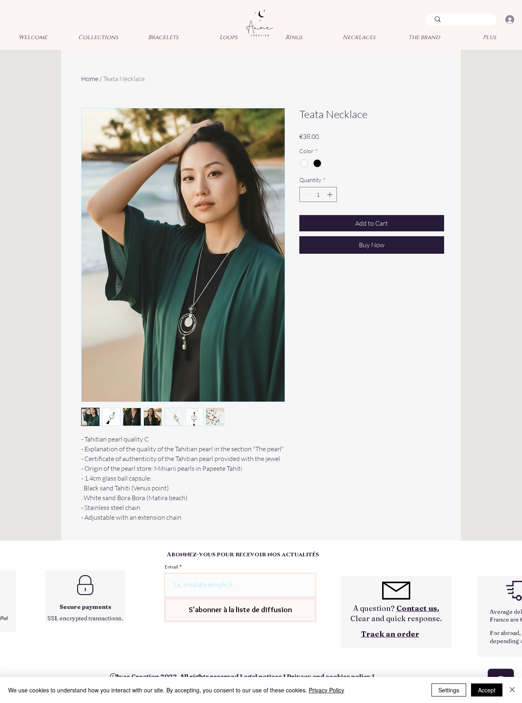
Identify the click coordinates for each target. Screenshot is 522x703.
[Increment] (330, 194)
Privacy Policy (326, 690)
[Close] (512, 689)
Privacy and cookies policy (329, 676)
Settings (448, 690)
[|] (510, 19)
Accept (486, 690)
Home (89, 79)
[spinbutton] (318, 194)
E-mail (171, 566)
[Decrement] (306, 194)
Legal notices (261, 676)
